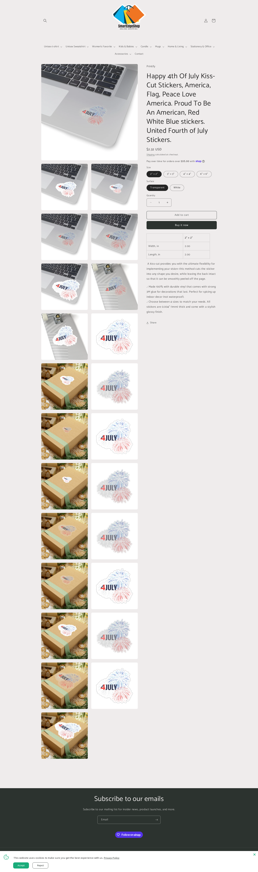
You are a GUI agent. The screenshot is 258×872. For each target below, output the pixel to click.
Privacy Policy (112, 857)
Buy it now (181, 225)
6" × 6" (204, 174)
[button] (45, 20)
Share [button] (153, 323)
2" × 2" (154, 174)
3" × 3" (170, 174)
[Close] (254, 854)
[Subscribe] (156, 820)
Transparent (157, 188)
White (177, 188)
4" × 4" (187, 174)
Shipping (151, 154)
